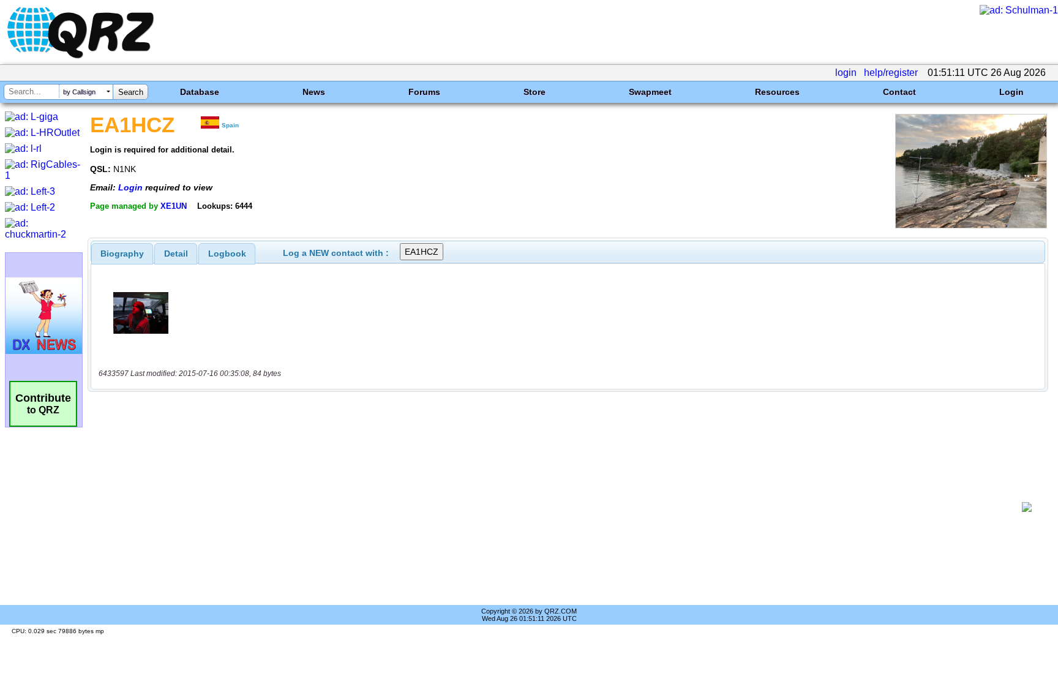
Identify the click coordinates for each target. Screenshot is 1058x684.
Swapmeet (650, 92)
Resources (777, 92)
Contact (899, 92)
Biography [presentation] (122, 253)
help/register (891, 72)
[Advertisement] (556, 507)
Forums (424, 92)
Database (199, 92)
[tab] (122, 253)
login (846, 72)
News (313, 92)
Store (534, 92)
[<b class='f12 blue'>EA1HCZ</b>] (971, 225)
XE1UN (173, 206)
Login (1011, 92)
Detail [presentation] (176, 253)
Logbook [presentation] (227, 253)
